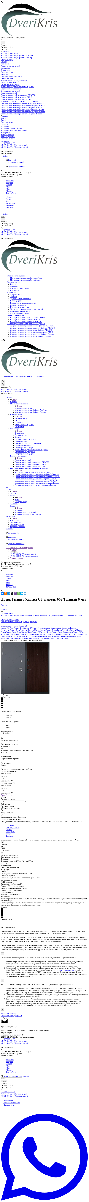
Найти (4, 1081)
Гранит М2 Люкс (74, 634)
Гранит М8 (63, 634)
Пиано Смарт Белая (13, 632)
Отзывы (9, 830)
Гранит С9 (36, 632)
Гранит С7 (27, 628)
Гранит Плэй (26, 632)
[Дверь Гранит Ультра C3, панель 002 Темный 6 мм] (25, 693)
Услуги (13, 493)
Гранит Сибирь (59, 636)
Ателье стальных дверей (18, 622)
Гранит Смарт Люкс (25, 634)
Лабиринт (5, 622)
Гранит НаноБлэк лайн (59, 638)
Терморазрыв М (47, 636)
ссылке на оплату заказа (66, 970)
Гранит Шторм (46, 632)
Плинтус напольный (23, 460)
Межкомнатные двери (23, 408)
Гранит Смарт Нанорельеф (62, 632)
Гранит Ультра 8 (11, 634)
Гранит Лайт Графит (33, 636)
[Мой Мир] (8, 593)
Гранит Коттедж (20, 638)
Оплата (8, 834)
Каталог (13, 402)
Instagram (9, 183)
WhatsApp (9, 191)
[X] (12, 593)
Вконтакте (10, 181)
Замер (17, 500)
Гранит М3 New (7, 628)
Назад (15, 400)
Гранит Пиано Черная (37, 630)
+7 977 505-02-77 (8, 143)
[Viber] (15, 593)
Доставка (9, 836)
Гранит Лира (15, 630)
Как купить (14, 520)
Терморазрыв (70, 636)
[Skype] (21, 593)
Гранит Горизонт (38, 628)
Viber (8, 187)
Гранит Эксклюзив (17, 636)
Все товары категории (10, 1014)
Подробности (6, 795)
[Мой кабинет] (2, 379)
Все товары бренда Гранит (11, 1016)
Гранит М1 (24, 630)
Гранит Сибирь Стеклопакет (38, 638)
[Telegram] (25, 593)
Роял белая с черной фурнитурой (46, 634)
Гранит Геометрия (63, 628)
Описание (10, 825)
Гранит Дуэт (18, 628)
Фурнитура (19, 433)
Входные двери (21, 418)
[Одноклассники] (5, 593)
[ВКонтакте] (2, 593)
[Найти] (3, 42)
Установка (19, 510)
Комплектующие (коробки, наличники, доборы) (34, 473)
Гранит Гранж (50, 628)
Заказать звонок (16, 558)
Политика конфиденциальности (16, 1076)
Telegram (9, 185)
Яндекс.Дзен (11, 193)
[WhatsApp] (18, 593)
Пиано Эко (66, 630)
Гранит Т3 (77, 632)
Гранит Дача (9, 638)
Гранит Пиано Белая (54, 630)
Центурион (32, 622)
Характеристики (12, 828)
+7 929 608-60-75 (14, 147)
